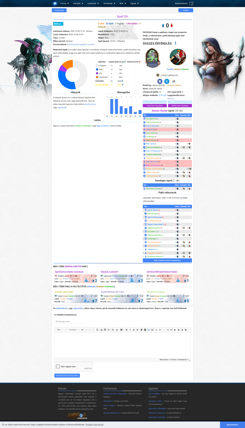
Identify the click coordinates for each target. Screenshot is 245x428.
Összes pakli (59, 10)
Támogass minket (155, 401)
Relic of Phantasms (153, 151)
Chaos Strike (150, 133)
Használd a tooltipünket (157, 413)
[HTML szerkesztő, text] (122, 345)
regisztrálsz (78, 308)
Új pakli (185, 10)
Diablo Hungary (109, 405)
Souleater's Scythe (152, 158)
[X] (166, 81)
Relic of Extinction (152, 122)
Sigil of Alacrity (151, 126)
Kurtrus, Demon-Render (154, 169)
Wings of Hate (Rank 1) (155, 224)
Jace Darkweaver (152, 176)
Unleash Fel (150, 129)
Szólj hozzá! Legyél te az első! (81, 44)
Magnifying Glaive (153, 228)
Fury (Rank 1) (151, 119)
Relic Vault (150, 144)
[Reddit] (173, 81)
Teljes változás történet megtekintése (167, 260)
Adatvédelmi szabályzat (157, 417)
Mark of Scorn (151, 140)
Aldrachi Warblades (83, 126)
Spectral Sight (152, 214)
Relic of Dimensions (153, 165)
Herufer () (178, 69)
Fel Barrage (150, 137)
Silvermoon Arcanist (153, 189)
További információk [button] (94, 425)
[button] (62, 330)
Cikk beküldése (154, 394)
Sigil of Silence (103, 126)
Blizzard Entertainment (111, 413)
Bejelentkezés (181, 3)
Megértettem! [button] (232, 425)
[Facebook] (159, 81)
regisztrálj (61, 107)
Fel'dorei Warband (152, 154)
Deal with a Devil (152, 162)
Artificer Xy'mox (151, 172)
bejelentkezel (61, 308)
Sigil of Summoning (154, 217)
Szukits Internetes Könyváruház (115, 394)
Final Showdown (153, 221)
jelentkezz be (90, 104)
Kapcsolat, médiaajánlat (157, 408)
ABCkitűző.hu (108, 401)
